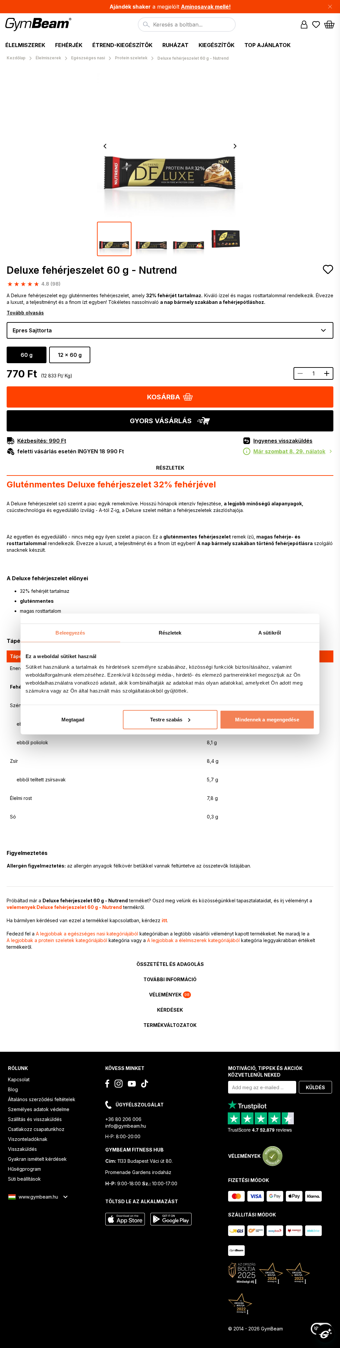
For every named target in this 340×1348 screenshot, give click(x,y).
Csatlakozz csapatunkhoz (36, 1129)
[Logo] (39, 24)
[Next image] (235, 146)
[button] (170, 6)
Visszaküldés (22, 1149)
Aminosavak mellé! (206, 6)
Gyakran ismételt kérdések (37, 1159)
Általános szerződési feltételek (41, 1099)
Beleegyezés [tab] (70, 633)
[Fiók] (304, 24)
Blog (13, 1089)
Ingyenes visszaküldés (282, 440)
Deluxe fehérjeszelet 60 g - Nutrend (92, 270)
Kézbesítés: (41, 440)
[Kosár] (329, 24)
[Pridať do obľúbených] (328, 269)
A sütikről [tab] (269, 633)
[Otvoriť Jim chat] (325, 1333)
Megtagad (73, 719)
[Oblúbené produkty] (316, 24)
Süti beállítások (24, 1179)
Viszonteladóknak (27, 1139)
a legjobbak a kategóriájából (87, 933)
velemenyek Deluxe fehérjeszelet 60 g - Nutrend (64, 907)
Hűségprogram (24, 1169)
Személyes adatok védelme (38, 1109)
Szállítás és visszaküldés (35, 1119)
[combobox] (187, 24)
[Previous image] (105, 146)
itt (164, 920)
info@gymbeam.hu (125, 1126)
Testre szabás (166, 719)
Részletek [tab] (170, 633)
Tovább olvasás (25, 312)
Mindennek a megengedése (267, 719)
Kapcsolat (19, 1079)
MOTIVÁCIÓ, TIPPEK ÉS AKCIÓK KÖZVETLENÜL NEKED (265, 1071)
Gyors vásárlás (161, 421)
